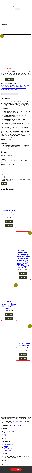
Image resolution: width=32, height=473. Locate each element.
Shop (5, 435)
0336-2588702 (17, 425)
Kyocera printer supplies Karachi (19, 86)
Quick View (9, 225)
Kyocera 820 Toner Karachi (18, 85)
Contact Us (6, 437)
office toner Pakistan (21, 88)
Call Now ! (16, 469)
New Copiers (7, 433)
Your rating (4, 164)
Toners (6, 85)
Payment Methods (8, 444)
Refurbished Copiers (9, 431)
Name (3, 174)
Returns (6, 446)
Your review (4, 166)
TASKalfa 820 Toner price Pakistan (9, 89)
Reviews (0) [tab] (14, 94)
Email (2, 176)
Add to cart (10, 79)
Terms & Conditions (9, 448)
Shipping (6, 447)
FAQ (5, 438)
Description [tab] (6, 94)
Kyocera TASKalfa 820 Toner (8, 88)
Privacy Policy (7, 450)
